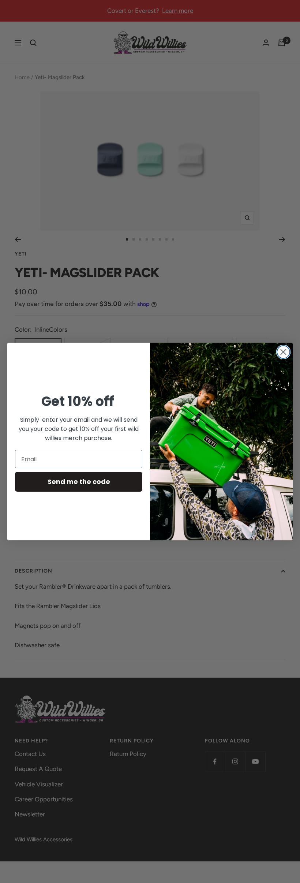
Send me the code (79, 481)
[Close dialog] (283, 352)
